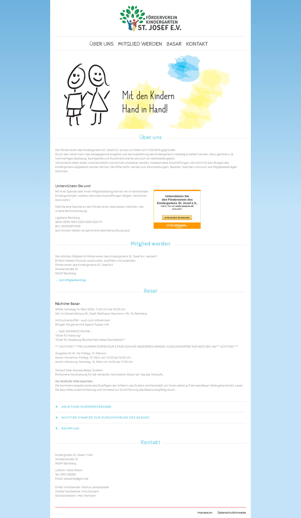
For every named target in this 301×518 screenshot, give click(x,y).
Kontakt (197, 44)
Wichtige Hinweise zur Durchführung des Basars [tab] (105, 417)
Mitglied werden (140, 44)
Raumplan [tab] (70, 428)
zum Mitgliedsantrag (72, 280)
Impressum (205, 512)
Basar (174, 44)
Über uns (102, 44)
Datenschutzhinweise (232, 512)
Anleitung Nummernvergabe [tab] (86, 406)
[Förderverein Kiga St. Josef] (150, 18)
